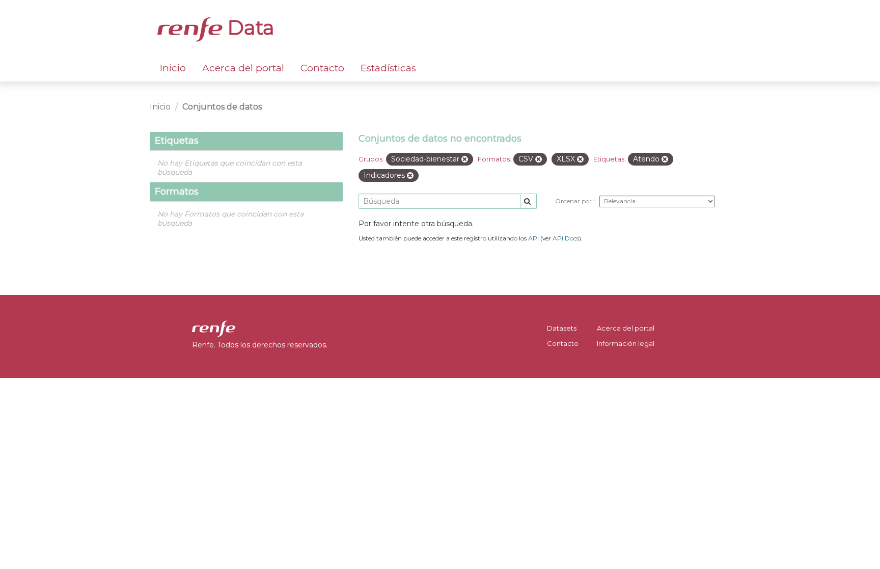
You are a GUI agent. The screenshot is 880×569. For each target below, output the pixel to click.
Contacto (322, 68)
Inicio (173, 68)
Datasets (561, 328)
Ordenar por (574, 201)
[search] (528, 201)
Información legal (625, 343)
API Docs (566, 238)
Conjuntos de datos (222, 107)
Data (248, 27)
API (533, 238)
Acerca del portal (243, 68)
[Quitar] (464, 159)
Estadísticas (388, 68)
